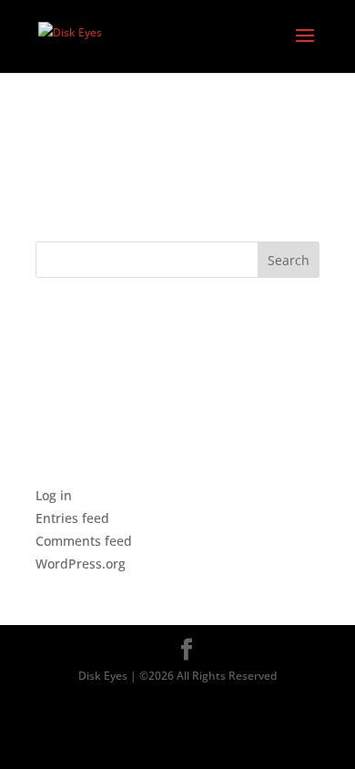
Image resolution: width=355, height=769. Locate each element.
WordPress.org (81, 563)
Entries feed (72, 518)
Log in (54, 495)
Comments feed (84, 540)
